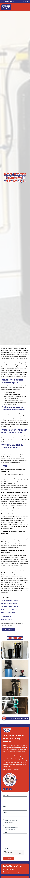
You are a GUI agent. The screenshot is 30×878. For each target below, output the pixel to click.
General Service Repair (11, 820)
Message (5, 832)
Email (4, 806)
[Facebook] (23, 2)
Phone (4, 812)
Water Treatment (10, 825)
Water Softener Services (10, 606)
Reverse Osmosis (7, 619)
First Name (6, 795)
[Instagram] (25, 2)
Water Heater (9, 822)
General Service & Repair (9, 601)
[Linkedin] (28, 2)
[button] (27, 7)
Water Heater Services (9, 604)
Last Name (6, 801)
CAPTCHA (6, 848)
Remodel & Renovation (9, 609)
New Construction (8, 612)
